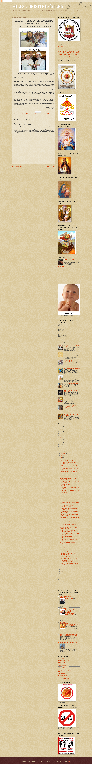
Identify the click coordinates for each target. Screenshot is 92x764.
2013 (61, 581)
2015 (61, 446)
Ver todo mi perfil (61, 266)
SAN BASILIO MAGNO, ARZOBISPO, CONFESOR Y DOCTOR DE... (67, 531)
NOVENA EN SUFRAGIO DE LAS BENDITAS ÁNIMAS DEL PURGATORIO (70, 406)
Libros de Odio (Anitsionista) (63, 678)
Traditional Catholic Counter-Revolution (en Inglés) (68, 663)
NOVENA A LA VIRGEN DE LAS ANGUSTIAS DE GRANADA (71, 644)
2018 (61, 440)
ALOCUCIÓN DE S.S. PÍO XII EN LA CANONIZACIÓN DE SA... (67, 548)
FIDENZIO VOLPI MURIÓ (65, 556)
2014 (61, 579)
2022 (61, 433)
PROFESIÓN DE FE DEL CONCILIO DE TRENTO (68, 48)
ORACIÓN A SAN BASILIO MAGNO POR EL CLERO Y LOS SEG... (69, 528)
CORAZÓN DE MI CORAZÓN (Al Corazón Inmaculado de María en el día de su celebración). (71, 624)
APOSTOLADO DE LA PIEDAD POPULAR (68, 642)
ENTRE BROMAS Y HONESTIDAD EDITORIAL (69, 490)
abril (61, 571)
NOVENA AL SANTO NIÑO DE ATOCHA (72, 368)
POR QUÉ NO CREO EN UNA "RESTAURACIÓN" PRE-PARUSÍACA (68, 551)
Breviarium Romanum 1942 (63, 660)
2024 (61, 429)
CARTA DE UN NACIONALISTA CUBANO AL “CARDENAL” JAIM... (69, 463)
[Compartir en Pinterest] (40, 112)
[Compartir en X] (37, 112)
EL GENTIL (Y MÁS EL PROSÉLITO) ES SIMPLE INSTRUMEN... (68, 567)
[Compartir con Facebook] (39, 112)
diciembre (63, 448)
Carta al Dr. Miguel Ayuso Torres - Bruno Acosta (68, 635)
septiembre (63, 453)
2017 (61, 442)
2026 (61, 426)
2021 (61, 435)
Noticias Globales (61, 667)
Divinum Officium (61, 662)
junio (62, 459)
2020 (61, 437)
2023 (61, 431)
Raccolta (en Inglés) (62, 665)
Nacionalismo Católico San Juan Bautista (68, 634)
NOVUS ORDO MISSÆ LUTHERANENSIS (68, 558)
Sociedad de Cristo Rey (62, 658)
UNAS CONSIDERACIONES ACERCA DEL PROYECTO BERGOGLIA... (68, 506)
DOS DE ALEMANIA (69, 598)
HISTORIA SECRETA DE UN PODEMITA (68, 471)
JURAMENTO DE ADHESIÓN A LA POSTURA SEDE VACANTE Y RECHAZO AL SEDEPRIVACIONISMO (68, 52)
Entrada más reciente (18, 166)
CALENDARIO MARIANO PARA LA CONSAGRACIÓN (68, 54)
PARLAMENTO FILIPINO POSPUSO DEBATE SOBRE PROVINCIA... (69, 515)
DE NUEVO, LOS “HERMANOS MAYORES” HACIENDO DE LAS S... (69, 509)
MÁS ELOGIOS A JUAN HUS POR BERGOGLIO (70, 517)
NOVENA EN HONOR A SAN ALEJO (71, 383)
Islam (36, 113)
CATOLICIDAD (62, 622)
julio (61, 457)
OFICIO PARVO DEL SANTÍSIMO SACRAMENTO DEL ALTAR (67, 561)
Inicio (35, 166)
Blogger (69, 761)
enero (62, 576)
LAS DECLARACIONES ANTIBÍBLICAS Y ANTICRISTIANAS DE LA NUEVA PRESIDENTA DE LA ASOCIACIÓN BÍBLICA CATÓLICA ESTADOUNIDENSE (71, 612)
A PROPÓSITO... (63, 492)
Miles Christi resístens (69, 259)
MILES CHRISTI (63, 608)
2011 (61, 584)
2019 (61, 439)
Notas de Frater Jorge (42, 113)
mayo (62, 569)
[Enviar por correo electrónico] (35, 112)
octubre (62, 451)
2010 (61, 586)
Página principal (61, 46)
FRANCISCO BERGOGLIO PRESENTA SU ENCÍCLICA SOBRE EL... (68, 498)
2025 (61, 427)
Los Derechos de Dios (62, 675)
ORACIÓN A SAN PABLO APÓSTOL (67, 460)
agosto (62, 455)
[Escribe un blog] (36, 112)
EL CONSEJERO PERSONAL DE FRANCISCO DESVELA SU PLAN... (69, 546)
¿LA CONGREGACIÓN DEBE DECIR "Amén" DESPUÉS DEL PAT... (69, 554)
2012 (61, 583)
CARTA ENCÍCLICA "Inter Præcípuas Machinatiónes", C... (67, 474)
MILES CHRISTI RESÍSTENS (37, 6)
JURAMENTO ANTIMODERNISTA (65, 49)
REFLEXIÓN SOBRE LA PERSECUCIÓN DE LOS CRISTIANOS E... (69, 500)
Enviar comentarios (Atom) (23, 169)
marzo (62, 573)
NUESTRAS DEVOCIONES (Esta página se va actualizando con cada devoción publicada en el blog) (68, 57)
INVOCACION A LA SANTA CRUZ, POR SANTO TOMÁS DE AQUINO (71, 353)
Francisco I (32, 113)
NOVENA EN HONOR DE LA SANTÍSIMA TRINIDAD (69, 398)
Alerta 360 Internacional (62, 673)
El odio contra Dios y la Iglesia (24, 113)
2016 (61, 444)
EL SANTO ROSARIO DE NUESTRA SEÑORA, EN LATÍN (71, 361)
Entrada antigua (51, 166)
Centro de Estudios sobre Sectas (64, 669)
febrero (62, 575)
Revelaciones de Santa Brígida (64, 676)
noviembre (63, 449)
